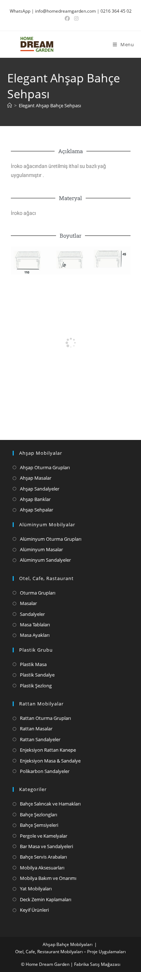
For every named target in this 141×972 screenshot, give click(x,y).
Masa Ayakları (35, 635)
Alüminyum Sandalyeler (45, 560)
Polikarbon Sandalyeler (44, 771)
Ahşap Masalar (35, 478)
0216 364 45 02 (116, 11)
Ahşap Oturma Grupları (45, 467)
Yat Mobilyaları (36, 888)
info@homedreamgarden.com (65, 11)
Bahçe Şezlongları (38, 814)
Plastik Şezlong (36, 685)
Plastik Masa (33, 664)
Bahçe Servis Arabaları (43, 857)
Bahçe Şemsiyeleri (39, 825)
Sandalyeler (32, 614)
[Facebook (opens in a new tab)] (67, 18)
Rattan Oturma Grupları (45, 718)
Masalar (28, 603)
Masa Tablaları (35, 624)
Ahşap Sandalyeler (39, 488)
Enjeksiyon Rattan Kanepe (48, 750)
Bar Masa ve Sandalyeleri (46, 846)
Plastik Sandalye (37, 674)
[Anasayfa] (9, 105)
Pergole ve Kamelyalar (43, 836)
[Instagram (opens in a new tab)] (75, 18)
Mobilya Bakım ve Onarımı (48, 878)
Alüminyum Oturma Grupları (50, 539)
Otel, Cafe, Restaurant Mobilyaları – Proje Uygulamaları (70, 952)
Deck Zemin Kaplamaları (45, 899)
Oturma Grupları (37, 592)
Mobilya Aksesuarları (42, 867)
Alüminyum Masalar (41, 549)
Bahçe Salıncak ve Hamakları (50, 803)
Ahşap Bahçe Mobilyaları (68, 944)
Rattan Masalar (36, 728)
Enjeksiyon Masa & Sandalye (50, 760)
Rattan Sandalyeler (40, 739)
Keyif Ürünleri (34, 910)
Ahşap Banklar (35, 499)
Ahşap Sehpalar (36, 509)
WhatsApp (20, 11)
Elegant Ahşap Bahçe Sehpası (50, 105)
